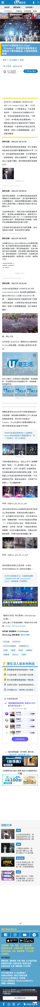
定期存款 (36, 11)
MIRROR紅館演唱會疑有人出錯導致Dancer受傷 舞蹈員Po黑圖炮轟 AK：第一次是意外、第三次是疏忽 (19, 435)
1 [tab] (15, 13)
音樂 (24, 654)
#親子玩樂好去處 (20, 975)
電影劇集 (20, 858)
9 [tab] (19, 16)
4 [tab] (22, 13)
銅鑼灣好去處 (6, 948)
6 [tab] (26, 13)
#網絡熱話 (11, 983)
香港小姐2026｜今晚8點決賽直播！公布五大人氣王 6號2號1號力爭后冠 (25, 879)
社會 (14, 950)
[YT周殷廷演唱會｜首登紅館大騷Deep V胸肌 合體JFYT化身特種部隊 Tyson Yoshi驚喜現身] (8, 852)
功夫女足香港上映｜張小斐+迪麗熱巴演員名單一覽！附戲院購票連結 (25, 865)
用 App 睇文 (31, 71)
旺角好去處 (6, 950)
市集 (12, 945)
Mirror (15, 654)
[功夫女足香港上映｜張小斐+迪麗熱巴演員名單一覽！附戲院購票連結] (8, 866)
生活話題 (13, 59)
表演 (21, 650)
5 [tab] (24, 13)
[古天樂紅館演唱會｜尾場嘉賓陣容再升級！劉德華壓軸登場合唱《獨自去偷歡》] (8, 838)
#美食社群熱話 (7, 975)
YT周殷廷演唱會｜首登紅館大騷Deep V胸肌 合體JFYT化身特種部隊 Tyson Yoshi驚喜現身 (24, 853)
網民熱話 (4, 960)
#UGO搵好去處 (7, 972)
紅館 (6, 650)
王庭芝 (8, 66)
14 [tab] (22, 19)
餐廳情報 (21, 950)
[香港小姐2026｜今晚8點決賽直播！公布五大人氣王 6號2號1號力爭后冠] (8, 879)
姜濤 (13, 650)
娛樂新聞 (27, 11)
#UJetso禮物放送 (8, 980)
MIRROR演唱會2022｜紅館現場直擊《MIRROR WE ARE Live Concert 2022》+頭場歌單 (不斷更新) (18, 578)
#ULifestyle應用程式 (9, 978)
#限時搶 (22, 978)
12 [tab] (26, 16)
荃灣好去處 (29, 948)
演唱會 (7, 7)
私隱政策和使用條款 (28, 992)
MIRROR (16, 641)
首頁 (4, 59)
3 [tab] (19, 13)
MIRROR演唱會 (10, 646)
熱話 (22, 59)
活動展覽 (5, 945)
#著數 (3, 983)
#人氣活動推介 (20, 972)
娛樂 (18, 830)
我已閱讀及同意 (20, 998)
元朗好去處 (18, 948)
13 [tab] (19, 19)
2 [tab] (17, 13)
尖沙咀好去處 (26, 945)
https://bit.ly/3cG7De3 (16, 626)
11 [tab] (24, 16)
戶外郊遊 (29, 950)
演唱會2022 (24, 646)
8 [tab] (17, 16)
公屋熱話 (19, 11)
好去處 (6, 641)
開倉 (17, 945)
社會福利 (5, 953)
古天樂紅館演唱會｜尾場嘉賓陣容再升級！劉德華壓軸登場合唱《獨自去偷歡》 (25, 838)
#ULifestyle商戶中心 (24, 980)
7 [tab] (15, 16)
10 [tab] (22, 16)
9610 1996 (25, 634)
